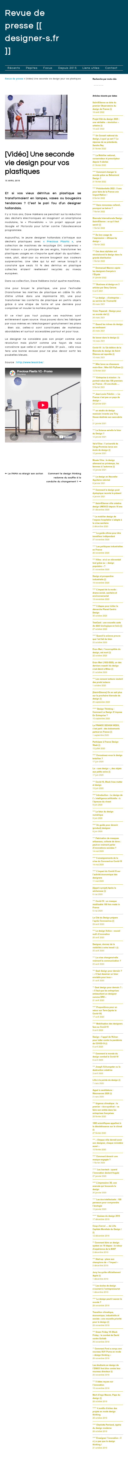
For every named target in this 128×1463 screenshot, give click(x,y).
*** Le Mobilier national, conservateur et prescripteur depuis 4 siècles (106, 158)
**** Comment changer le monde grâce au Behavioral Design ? (106, 175)
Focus (47, 67)
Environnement (43, 454)
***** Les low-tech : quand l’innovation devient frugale (106, 1171)
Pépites (32, 67)
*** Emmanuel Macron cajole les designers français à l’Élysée (106, 271)
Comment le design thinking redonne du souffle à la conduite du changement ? (63, 478)
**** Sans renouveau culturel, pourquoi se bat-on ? (107, 206)
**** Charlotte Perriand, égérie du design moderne (107, 1426)
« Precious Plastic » (58, 241)
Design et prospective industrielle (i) (103, 578)
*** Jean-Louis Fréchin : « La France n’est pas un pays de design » (106, 397)
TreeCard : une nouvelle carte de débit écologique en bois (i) (107, 624)
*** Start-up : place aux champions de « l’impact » (105, 1260)
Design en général (19, 449)
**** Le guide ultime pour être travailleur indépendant (107, 534)
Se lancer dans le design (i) (106, 337)
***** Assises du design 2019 (106, 1215)
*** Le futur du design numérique (103, 813)
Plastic (75, 454)
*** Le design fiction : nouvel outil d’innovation (106, 932)
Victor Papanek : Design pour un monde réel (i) (107, 312)
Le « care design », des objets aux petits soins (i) (107, 770)
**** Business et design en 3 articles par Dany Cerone (106, 286)
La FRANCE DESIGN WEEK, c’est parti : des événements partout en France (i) (106, 728)
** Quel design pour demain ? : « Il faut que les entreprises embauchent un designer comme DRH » (108, 992)
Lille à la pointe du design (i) (106, 1079)
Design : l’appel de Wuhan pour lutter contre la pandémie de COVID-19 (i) (107, 1040)
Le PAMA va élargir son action (25, 474)
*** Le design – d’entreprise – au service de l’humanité (107, 299)
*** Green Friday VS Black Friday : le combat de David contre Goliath (106, 1335)
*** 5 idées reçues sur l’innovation (103, 1383)
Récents (13, 67)
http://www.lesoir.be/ (29, 362)
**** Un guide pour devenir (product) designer (105, 826)
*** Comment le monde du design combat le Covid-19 (105, 1055)
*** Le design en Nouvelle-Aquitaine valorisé (105, 478)
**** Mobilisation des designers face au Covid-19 (108, 1025)
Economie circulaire (20, 454)
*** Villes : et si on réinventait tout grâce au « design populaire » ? (107, 563)
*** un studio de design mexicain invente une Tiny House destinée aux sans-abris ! (107, 415)
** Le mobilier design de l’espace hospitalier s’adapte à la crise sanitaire (107, 519)
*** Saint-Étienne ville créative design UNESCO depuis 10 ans (107, 505)
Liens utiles (90, 67)
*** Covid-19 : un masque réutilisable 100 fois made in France (106, 904)
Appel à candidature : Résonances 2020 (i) (103, 1092)
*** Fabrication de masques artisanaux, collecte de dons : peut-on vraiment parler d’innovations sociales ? (107, 843)
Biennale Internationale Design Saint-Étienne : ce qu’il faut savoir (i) (107, 221)
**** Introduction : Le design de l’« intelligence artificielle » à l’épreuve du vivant (108, 798)
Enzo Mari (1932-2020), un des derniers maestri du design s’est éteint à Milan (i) (107, 665)
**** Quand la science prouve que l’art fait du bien (106, 637)
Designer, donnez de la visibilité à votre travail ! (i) (105, 946)
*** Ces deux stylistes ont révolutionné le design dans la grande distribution (107, 254)
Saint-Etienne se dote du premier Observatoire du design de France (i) (104, 105)
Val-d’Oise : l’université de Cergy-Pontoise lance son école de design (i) (105, 447)
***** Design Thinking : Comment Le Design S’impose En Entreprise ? (107, 712)
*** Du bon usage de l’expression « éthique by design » (105, 238)
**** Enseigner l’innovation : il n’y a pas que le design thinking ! (107, 1441)
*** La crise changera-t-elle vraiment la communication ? (107, 959)
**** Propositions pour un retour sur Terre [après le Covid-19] (105, 1010)
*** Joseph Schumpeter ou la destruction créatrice (106, 1068)
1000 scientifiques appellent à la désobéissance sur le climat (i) (107, 1126)
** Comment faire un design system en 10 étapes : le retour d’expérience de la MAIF (107, 1245)
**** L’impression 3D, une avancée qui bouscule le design (105, 1186)
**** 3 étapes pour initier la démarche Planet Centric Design (105, 609)
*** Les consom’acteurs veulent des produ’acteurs (108, 680)
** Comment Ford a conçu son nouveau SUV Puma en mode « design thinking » (107, 1351)
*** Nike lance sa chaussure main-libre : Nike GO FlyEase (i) (108, 365)
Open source (61, 454)
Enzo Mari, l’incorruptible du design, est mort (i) (107, 651)
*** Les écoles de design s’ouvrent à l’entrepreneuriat (106, 1287)
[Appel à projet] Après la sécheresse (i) (104, 889)
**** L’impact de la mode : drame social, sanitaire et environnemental (105, 592)
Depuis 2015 (67, 67)
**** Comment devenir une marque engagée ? (105, 1158)
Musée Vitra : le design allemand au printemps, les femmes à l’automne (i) (106, 463)
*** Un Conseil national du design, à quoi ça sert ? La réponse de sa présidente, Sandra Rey (105, 140)
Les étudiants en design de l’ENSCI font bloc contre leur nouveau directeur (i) (106, 1368)
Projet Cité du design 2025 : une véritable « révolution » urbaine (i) (106, 122)
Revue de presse (14, 79)
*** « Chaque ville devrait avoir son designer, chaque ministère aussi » (108, 1143)
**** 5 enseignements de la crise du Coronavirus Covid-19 (107, 859)
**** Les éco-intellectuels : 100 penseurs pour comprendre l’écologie (107, 1202)
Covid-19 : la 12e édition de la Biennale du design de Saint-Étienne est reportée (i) (107, 350)
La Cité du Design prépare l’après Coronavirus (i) (105, 919)
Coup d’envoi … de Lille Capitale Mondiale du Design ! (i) (107, 1229)
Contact (111, 67)
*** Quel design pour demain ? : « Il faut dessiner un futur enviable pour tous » (107, 974)
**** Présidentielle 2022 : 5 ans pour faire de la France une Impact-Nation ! (107, 191)
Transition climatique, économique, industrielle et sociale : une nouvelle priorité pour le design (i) (107, 1317)
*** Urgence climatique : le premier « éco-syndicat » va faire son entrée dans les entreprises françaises (106, 1108)
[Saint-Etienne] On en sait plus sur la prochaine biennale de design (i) (107, 695)
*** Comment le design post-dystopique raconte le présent (107, 491)
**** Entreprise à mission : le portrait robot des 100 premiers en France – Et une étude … (108, 380)
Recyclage (11, 458)
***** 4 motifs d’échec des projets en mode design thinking (105, 1411)
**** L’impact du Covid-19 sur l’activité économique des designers (106, 874)
